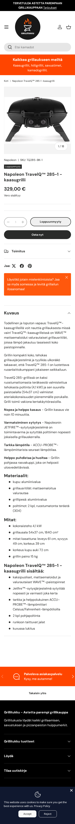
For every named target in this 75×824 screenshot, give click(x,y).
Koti (6, 81)
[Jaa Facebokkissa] (22, 266)
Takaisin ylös (37, 693)
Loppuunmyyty (50, 221)
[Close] (71, 790)
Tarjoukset (50, 7)
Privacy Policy (42, 806)
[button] (68, 27)
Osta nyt (37, 234)
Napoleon (10, 160)
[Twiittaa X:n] (14, 266)
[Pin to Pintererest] (30, 266)
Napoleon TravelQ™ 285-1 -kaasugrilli (33, 81)
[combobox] (37, 47)
